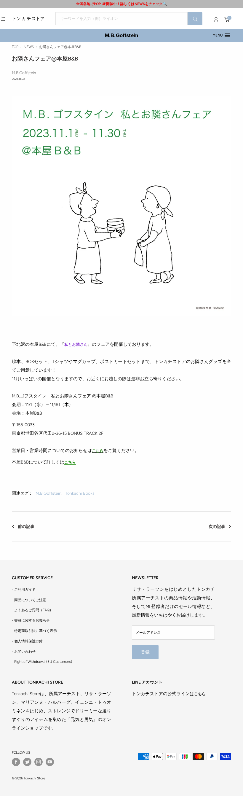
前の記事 (26, 526)
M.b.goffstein (48, 493)
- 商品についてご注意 (29, 600)
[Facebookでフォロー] (16, 762)
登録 (145, 652)
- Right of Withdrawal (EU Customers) (42, 662)
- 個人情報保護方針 (27, 641)
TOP (15, 47)
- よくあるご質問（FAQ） (32, 610)
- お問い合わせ (24, 651)
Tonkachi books (80, 493)
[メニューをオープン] (3, 19)
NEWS (29, 47)
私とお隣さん (75, 344)
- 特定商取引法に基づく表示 (34, 631)
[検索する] (195, 18)
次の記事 (217, 526)
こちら (97, 450)
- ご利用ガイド (24, 590)
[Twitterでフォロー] (27, 762)
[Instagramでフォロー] (38, 762)
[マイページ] (216, 19)
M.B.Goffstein (121, 35)
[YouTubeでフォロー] (50, 762)
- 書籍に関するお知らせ (31, 620)
